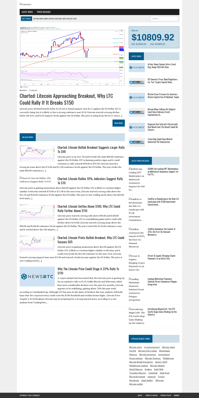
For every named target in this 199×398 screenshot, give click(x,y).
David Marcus (135, 369)
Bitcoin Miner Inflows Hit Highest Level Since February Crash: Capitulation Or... (161, 112)
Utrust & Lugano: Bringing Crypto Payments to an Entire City (161, 257)
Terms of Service (151, 395)
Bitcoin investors (147, 354)
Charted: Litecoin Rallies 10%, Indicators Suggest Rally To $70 (90, 180)
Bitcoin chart (168, 347)
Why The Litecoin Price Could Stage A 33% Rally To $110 (88, 270)
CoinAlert (36, 395)
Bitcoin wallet (136, 384)
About (140, 395)
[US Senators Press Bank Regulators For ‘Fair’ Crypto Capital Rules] (137, 85)
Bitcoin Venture (153, 358)
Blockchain (164, 350)
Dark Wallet (147, 380)
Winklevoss (168, 358)
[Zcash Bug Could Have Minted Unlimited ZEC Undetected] (137, 145)
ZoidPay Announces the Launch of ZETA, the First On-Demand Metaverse (161, 231)
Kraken (148, 369)
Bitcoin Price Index (147, 350)
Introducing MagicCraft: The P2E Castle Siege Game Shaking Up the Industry (162, 311)
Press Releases (43, 12)
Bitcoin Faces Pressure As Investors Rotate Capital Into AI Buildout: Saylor (163, 96)
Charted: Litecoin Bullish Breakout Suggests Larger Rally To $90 (91, 149)
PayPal (132, 350)
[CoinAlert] (45, 4)
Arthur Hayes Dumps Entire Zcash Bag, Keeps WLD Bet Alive (162, 66)
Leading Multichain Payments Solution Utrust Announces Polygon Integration (162, 281)
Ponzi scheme (136, 358)
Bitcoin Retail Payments (141, 361)
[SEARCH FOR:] (164, 18)
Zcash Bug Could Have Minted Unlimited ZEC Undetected (160, 140)
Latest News (27, 12)
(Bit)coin (159, 380)
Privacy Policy (166, 395)
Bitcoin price (135, 347)
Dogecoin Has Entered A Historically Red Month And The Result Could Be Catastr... (163, 127)
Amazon (151, 376)
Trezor (161, 376)
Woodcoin (134, 380)
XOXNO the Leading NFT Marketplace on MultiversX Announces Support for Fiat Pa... (163, 171)
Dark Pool (164, 372)
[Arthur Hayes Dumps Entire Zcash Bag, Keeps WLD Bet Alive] (137, 70)
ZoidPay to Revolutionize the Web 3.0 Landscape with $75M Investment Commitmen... (163, 201)
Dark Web (158, 369)
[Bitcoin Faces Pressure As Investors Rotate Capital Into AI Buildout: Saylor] (137, 100)
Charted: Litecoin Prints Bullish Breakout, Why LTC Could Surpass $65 (91, 239)
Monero (133, 354)
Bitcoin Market (157, 365)
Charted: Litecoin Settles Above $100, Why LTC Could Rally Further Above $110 (89, 208)
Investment (164, 354)
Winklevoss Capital (138, 365)
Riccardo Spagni (137, 376)
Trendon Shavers (137, 372)
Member (176, 395)
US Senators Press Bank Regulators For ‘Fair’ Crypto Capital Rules (162, 81)
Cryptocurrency (152, 347)
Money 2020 (161, 361)
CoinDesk (152, 372)
